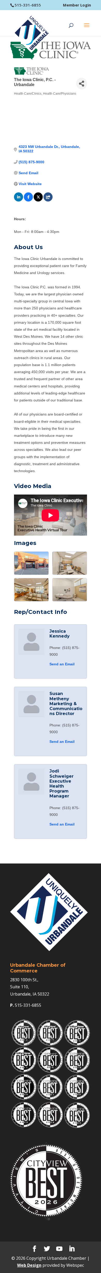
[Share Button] (81, 83)
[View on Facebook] (28, 200)
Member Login (77, 5)
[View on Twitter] (38, 200)
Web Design (29, 1265)
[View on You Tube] (48, 200)
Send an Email (62, 664)
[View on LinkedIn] (18, 200)
